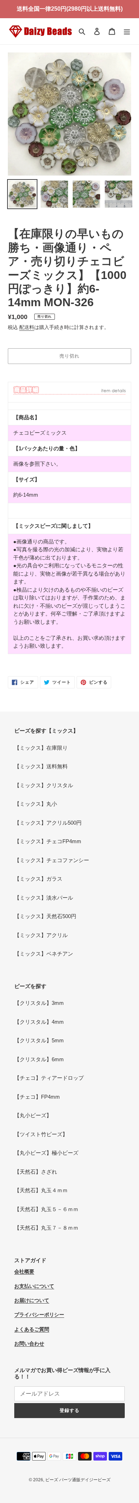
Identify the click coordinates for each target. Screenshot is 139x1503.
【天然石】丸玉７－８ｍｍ (46, 1228)
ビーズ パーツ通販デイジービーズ (77, 1479)
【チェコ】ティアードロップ (49, 1078)
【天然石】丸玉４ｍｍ (41, 1190)
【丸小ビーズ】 (33, 1115)
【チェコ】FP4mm (37, 1097)
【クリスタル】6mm (39, 1059)
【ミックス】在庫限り (41, 748)
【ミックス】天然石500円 (45, 916)
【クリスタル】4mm (39, 1022)
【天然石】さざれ (35, 1172)
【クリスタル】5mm (39, 1040)
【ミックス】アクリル (41, 935)
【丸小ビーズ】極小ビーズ (46, 1153)
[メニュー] (126, 31)
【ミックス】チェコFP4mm (47, 841)
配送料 (26, 327)
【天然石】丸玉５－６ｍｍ (46, 1209)
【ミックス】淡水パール (43, 898)
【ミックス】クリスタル (43, 785)
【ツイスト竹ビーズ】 (41, 1134)
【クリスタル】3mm (39, 1003)
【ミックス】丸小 (35, 804)
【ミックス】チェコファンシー (51, 860)
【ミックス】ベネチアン (43, 954)
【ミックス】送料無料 (41, 766)
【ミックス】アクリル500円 (48, 823)
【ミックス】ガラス (38, 879)
